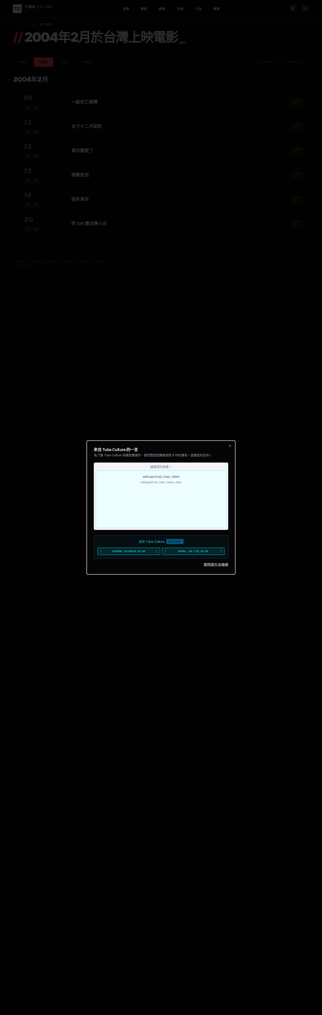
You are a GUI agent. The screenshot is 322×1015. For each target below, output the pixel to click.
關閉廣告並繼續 (216, 564)
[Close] (230, 446)
